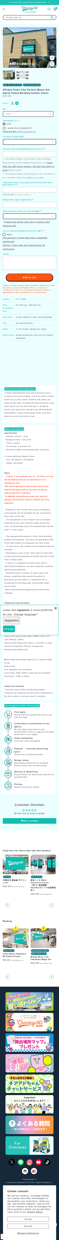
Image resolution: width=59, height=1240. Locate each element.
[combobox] (29, 17)
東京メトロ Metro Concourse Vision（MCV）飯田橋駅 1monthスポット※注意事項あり (43, 885)
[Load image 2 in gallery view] (23, 75)
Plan (4, 109)
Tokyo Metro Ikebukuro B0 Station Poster (14, 955)
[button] (52, 63)
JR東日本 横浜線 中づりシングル (15, 881)
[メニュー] (4, 9)
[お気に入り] (49, 9)
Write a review (29, 821)
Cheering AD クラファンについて (19, 131)
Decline (28, 1226)
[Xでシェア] (12, 103)
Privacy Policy (35, 1212)
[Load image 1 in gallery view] (9, 75)
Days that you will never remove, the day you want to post (28, 166)
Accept (28, 1219)
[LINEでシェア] (16, 103)
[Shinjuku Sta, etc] (52, 17)
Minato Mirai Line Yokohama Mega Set (41, 958)
